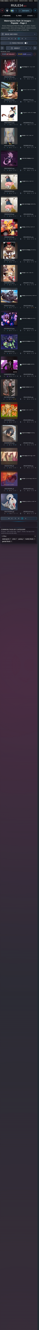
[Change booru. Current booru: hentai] (12, 10)
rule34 (19, 5)
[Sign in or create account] (35, 10)
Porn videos (4, 1)
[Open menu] (2, 10)
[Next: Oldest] (30, 48)
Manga (31, 1)
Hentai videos (13, 1)
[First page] (8, 38)
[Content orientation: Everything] (7, 10)
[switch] (18, 43)
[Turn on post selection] (2, 48)
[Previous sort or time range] (8, 48)
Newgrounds (23, 1)
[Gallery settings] (35, 48)
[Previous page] (11, 38)
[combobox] (18, 34)
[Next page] (25, 38)
